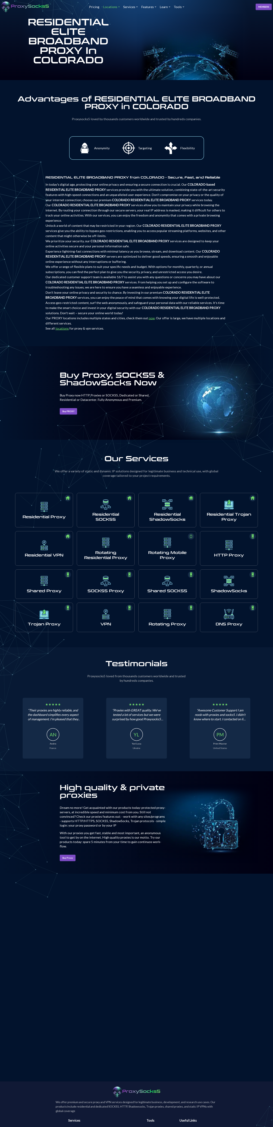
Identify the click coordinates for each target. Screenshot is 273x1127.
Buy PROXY (68, 411)
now (152, 318)
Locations (110, 7)
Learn (164, 7)
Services (129, 7)
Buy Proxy (67, 857)
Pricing (94, 7)
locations (62, 328)
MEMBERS (263, 6)
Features (147, 7)
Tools (178, 7)
